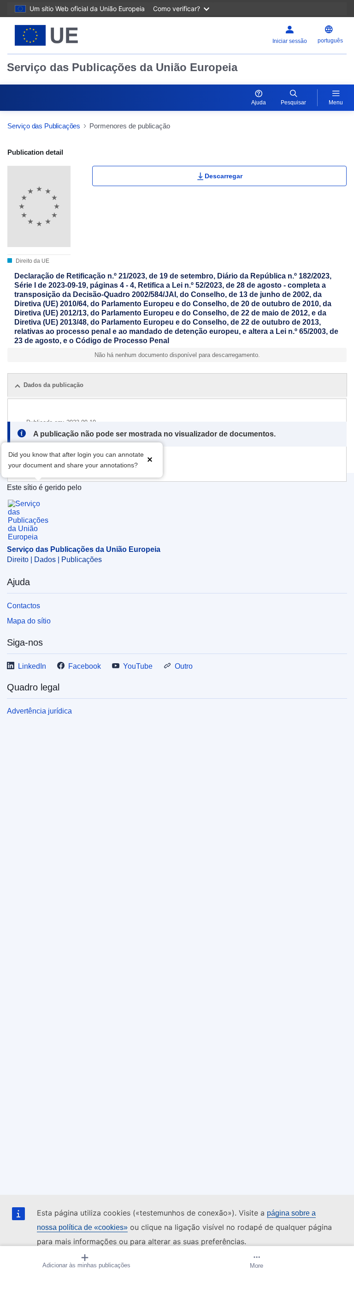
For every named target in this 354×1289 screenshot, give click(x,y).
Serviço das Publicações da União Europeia (122, 67)
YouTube (138, 666)
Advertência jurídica (39, 711)
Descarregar (223, 176)
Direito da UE (31, 261)
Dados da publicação (53, 384)
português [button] (330, 40)
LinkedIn (32, 666)
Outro (184, 666)
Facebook (84, 666)
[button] (150, 458)
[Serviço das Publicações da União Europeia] (67, 35)
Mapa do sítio (29, 621)
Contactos (23, 606)
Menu (336, 102)
